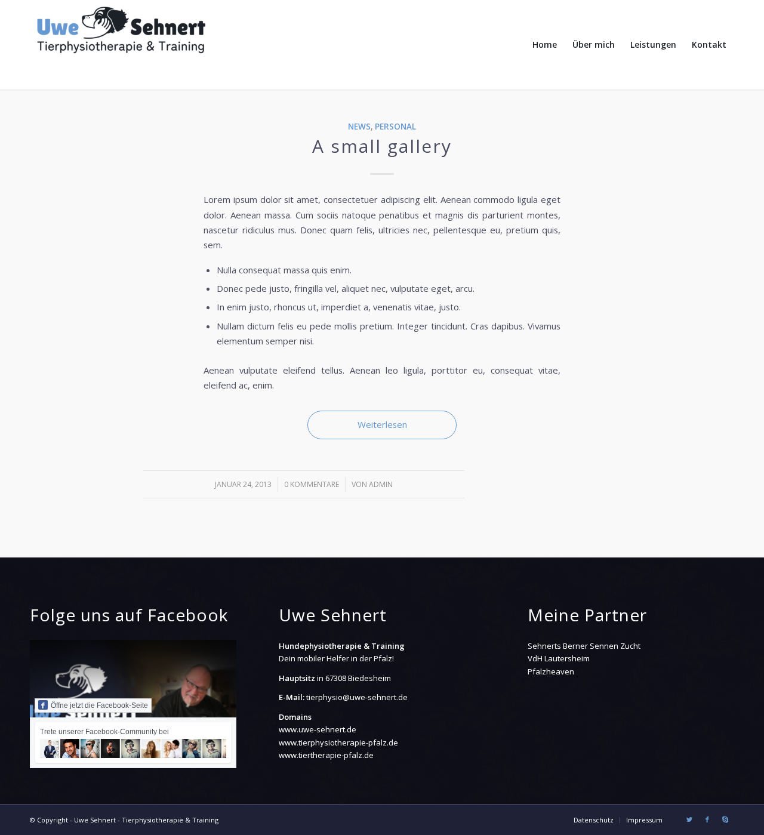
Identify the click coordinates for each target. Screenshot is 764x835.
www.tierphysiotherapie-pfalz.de (338, 742)
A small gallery (382, 146)
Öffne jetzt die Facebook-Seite (99, 705)
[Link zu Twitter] (689, 819)
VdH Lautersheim (559, 658)
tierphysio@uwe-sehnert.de (357, 697)
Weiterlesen (382, 424)
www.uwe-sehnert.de (317, 729)
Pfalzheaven (551, 671)
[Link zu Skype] (725, 819)
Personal (395, 126)
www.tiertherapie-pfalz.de (326, 755)
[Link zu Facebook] (707, 819)
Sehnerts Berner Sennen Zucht (584, 645)
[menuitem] (545, 45)
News (359, 126)
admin (381, 484)
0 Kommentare (311, 484)
